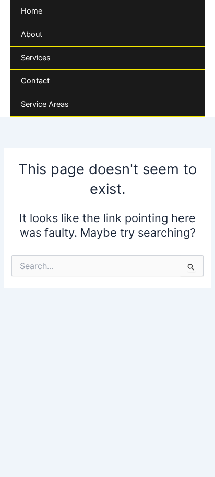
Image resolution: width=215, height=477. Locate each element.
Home (31, 11)
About (31, 34)
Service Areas (45, 104)
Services (36, 58)
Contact (35, 80)
